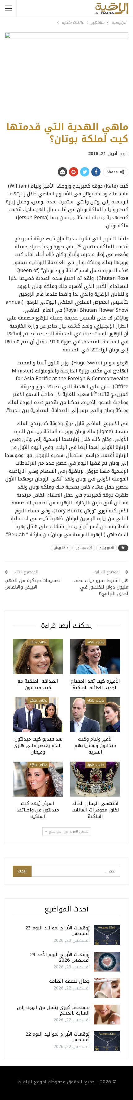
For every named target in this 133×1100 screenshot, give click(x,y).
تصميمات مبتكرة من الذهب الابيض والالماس (33, 583)
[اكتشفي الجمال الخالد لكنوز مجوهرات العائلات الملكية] (95, 779)
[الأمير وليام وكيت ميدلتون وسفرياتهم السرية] (95, 714)
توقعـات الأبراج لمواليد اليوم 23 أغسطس (57, 931)
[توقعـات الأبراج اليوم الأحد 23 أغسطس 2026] (107, 962)
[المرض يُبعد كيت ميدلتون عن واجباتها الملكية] (38, 779)
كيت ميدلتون (83, 548)
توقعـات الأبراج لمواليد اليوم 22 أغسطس (57, 1037)
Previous (12, 73)
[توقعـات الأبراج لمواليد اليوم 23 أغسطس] (107, 935)
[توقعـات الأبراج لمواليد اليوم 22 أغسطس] (107, 1041)
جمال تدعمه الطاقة (69, 981)
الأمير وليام (106, 548)
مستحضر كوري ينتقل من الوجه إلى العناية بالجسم (53, 1010)
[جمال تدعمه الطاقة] (107, 988)
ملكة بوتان (61, 548)
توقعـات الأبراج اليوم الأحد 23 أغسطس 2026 (60, 957)
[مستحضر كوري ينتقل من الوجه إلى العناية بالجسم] (107, 1014)
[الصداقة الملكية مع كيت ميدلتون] (38, 656)
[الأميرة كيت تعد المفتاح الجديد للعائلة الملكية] (95, 656)
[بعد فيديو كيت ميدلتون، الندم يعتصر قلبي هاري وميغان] (38, 714)
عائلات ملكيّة (95, 642)
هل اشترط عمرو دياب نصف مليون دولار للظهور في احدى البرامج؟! (101, 587)
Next (121, 73)
